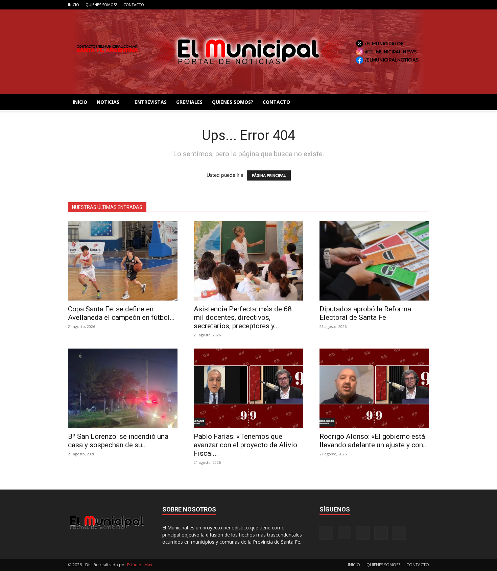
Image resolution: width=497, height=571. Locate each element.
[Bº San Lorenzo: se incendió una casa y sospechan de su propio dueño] (123, 388)
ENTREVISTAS (151, 102)
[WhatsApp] (424, 4)
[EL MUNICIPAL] (248, 51)
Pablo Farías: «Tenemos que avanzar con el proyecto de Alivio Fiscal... (245, 444)
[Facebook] (379, 4)
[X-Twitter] (413, 4)
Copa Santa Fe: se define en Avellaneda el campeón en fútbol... (121, 313)
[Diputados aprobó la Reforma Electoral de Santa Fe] (374, 261)
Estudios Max (139, 565)
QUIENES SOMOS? (101, 4)
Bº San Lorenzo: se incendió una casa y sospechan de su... (118, 440)
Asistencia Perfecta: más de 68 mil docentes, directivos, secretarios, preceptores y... (243, 317)
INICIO (73, 4)
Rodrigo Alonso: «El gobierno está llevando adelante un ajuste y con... (374, 440)
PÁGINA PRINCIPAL (269, 175)
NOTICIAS (108, 102)
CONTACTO (133, 4)
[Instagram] (390, 4)
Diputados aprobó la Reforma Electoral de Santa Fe (365, 313)
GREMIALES (189, 102)
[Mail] (402, 4)
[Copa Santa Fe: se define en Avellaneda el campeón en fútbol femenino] (123, 261)
